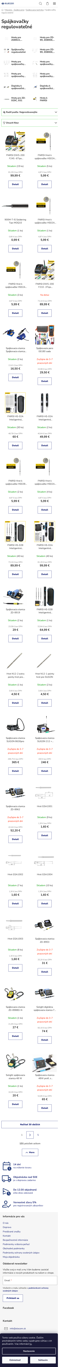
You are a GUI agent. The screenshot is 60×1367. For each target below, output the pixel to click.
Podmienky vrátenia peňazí (16, 1244)
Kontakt (7, 1235)
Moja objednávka (11, 1257)
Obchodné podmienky (14, 1248)
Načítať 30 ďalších (30, 1124)
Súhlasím (43, 1360)
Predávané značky (12, 1231)
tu (31, 1343)
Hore (31, 1152)
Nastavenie (29, 1351)
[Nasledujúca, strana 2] (30, 1135)
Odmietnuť (15, 1360)
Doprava (7, 1227)
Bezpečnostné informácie (15, 1240)
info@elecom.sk (18, 1328)
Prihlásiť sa (13, 1298)
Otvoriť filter (12, 122)
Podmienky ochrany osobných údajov (21, 1252)
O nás (6, 1223)
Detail (15, 184)
